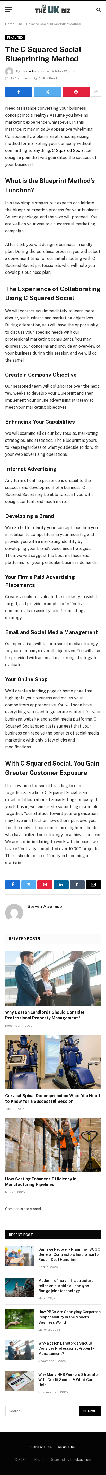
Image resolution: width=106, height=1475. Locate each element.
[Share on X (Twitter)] (47, 92)
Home (9, 24)
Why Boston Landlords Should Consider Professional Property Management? (66, 1348)
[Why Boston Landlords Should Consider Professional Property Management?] (53, 978)
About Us (67, 1447)
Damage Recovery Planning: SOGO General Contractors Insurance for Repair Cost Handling (69, 1254)
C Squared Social (68, 150)
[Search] (98, 9)
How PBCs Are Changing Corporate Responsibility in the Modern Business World (69, 1317)
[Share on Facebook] (18, 92)
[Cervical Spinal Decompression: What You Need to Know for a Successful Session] (53, 1062)
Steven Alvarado (33, 71)
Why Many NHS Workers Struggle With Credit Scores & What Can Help (68, 1380)
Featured (15, 37)
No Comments (20, 78)
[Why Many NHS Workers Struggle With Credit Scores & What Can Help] (19, 1381)
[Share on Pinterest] (76, 92)
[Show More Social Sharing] (96, 92)
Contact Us (41, 1447)
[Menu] (8, 9)
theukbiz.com (80, 1460)
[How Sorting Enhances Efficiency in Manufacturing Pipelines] (53, 1145)
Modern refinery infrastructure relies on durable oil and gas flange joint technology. (65, 1286)
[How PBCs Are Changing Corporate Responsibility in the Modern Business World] (19, 1319)
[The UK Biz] (53, 9)
